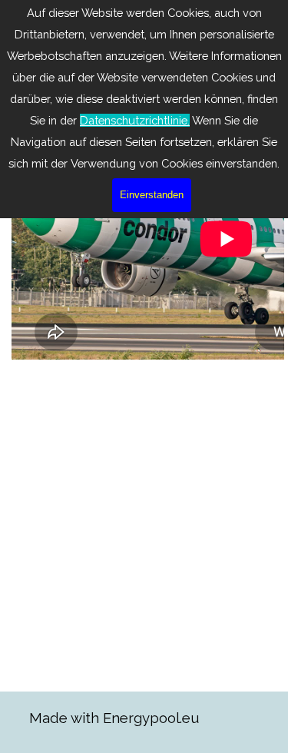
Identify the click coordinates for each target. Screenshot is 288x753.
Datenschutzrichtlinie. (135, 120)
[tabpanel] (133, 717)
